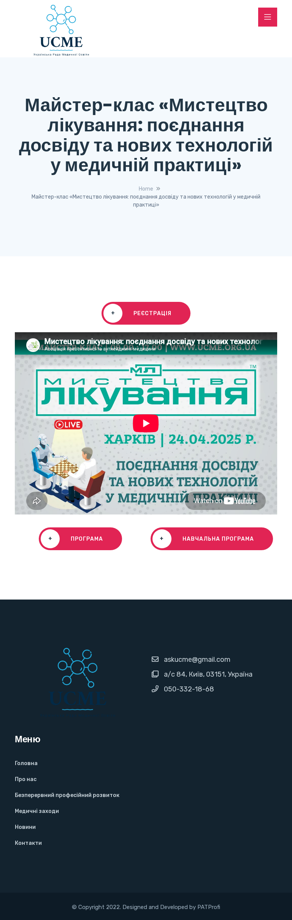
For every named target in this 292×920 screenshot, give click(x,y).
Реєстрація (141, 313)
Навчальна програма (207, 538)
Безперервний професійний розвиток (67, 795)
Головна (26, 763)
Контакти (28, 843)
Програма (75, 538)
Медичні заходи (37, 811)
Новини (25, 827)
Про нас (25, 779)
